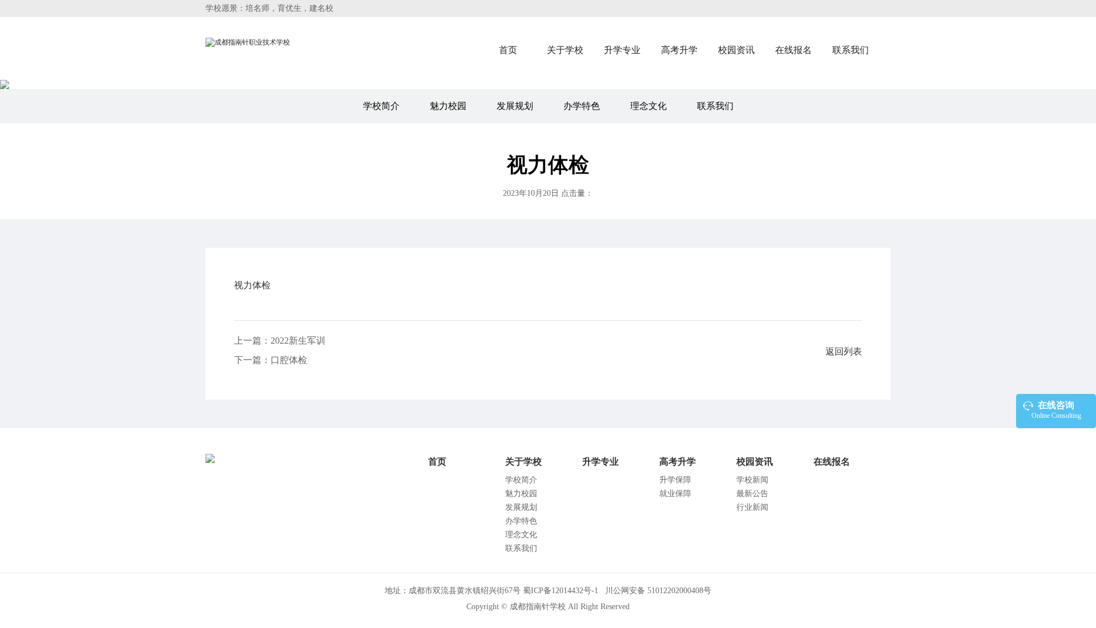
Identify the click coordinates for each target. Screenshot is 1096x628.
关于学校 (565, 50)
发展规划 (515, 106)
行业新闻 (752, 507)
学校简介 (381, 106)
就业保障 (675, 493)
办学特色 (581, 106)
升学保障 (675, 480)
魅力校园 (448, 106)
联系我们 (850, 50)
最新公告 (752, 493)
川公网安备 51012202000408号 (657, 590)
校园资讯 (736, 50)
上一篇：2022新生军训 (279, 340)
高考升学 (679, 50)
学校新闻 (752, 480)
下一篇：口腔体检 (270, 360)
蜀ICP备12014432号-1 (560, 590)
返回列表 (843, 351)
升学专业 (622, 50)
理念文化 (648, 106)
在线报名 (793, 50)
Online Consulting (1056, 410)
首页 (508, 50)
